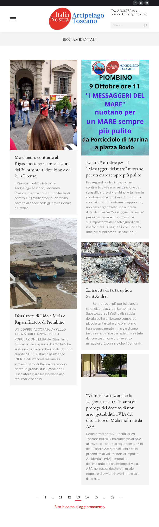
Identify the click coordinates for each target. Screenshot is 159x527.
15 (96, 497)
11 (60, 497)
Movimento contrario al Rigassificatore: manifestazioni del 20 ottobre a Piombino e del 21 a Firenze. (43, 166)
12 (69, 497)
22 (112, 497)
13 (78, 497)
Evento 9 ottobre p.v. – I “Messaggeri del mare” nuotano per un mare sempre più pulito (114, 168)
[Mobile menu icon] (13, 18)
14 (87, 497)
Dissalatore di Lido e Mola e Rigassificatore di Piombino (40, 319)
